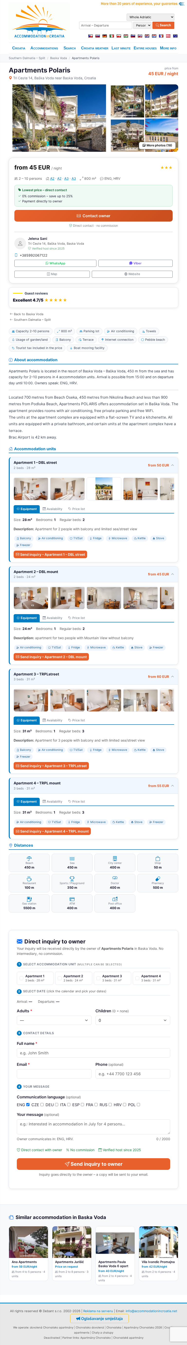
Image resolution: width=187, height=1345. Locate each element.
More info (168, 48)
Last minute (121, 48)
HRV (118, 1104)
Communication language (49, 1096)
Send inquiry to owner (96, 1164)
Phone (109, 1064)
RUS (104, 1104)
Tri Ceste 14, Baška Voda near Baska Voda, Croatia (54, 78)
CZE (35, 1104)
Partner (67, 1337)
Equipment (29, 509)
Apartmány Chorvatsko (95, 1337)
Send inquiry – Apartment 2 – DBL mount (53, 657)
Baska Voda (58, 58)
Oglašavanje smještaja (102, 1318)
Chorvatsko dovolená (90, 1327)
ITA (63, 1104)
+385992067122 (33, 255)
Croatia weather (94, 48)
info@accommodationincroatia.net (151, 1311)
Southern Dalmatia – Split (27, 58)
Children (112, 1010)
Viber (137, 263)
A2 (52, 178)
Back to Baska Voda (28, 314)
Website (134, 274)
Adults (24, 1010)
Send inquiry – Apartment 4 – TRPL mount (54, 831)
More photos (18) (159, 145)
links (76, 1337)
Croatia (18, 48)
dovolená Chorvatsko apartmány (51, 1327)
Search (165, 25)
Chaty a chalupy (102, 1332)
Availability (54, 509)
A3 (66, 178)
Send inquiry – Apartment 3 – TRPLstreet (53, 766)
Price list (78, 509)
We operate (20, 1327)
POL (132, 1104)
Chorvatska (114, 1327)
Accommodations (44, 48)
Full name (27, 1043)
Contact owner (96, 215)
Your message (38, 1114)
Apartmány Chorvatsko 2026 (143, 1327)
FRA (90, 1104)
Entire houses (145, 48)
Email (23, 1064)
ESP (76, 1104)
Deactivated (52, 1337)
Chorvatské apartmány (128, 1337)
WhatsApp (57, 263)
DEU (50, 1104)
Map (54, 274)
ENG (21, 1104)
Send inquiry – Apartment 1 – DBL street (52, 554)
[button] (93, 297)
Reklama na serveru (98, 1311)
